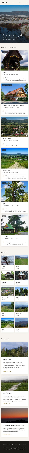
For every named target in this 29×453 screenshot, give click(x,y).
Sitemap (24, 444)
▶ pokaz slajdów (11, 39)
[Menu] (27, 2)
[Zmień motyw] (13, 2)
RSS (20, 444)
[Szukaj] (20, 2)
